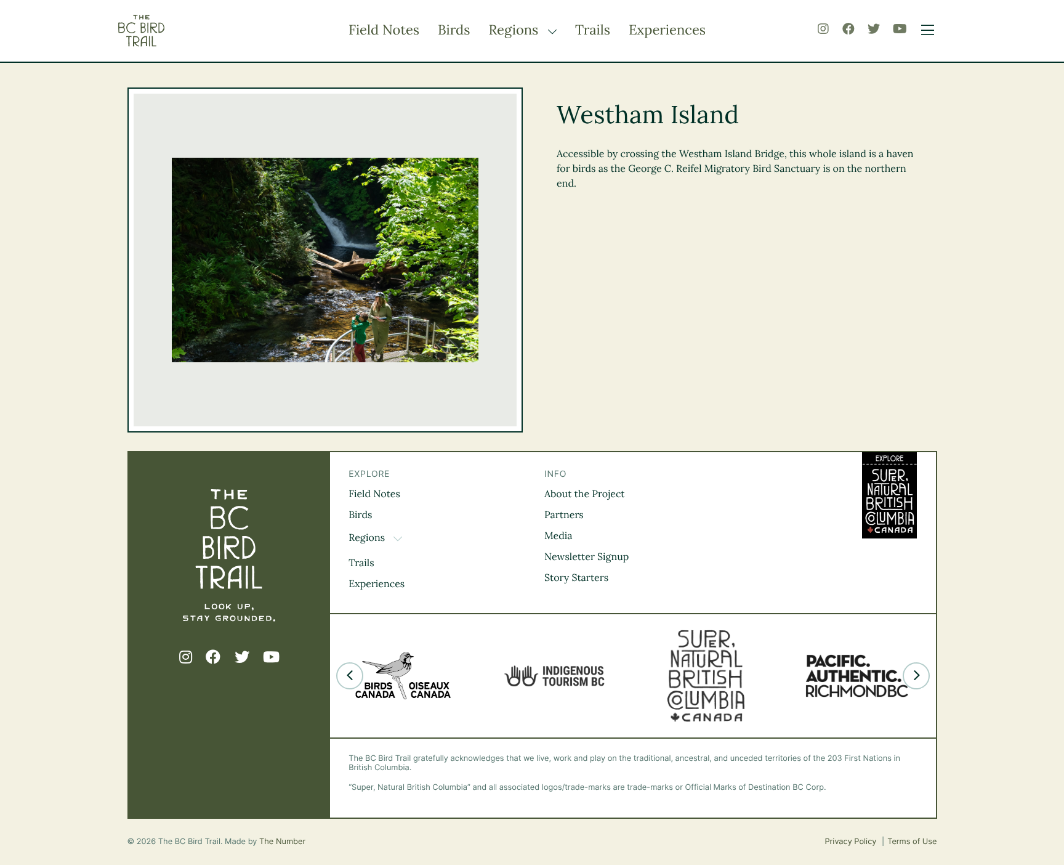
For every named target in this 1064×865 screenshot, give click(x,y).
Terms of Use (912, 842)
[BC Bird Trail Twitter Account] (874, 29)
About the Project (584, 494)
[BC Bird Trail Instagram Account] (823, 29)
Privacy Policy (851, 842)
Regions (515, 30)
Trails (592, 30)
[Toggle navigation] (924, 30)
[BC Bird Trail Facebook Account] (848, 29)
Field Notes (384, 30)
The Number (282, 842)
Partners (564, 515)
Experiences (667, 30)
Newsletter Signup (586, 557)
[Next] (916, 675)
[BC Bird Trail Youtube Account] (900, 29)
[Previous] (349, 675)
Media (558, 536)
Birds (454, 30)
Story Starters (576, 578)
